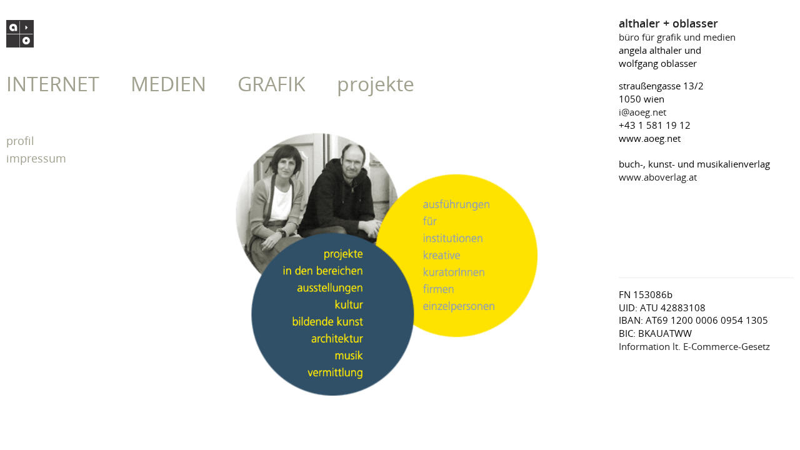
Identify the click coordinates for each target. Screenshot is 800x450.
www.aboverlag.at (658, 177)
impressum (36, 158)
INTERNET (52, 83)
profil (20, 140)
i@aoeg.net (642, 112)
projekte (375, 83)
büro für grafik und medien (677, 30)
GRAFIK (272, 83)
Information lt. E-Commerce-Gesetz (694, 346)
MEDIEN (168, 83)
